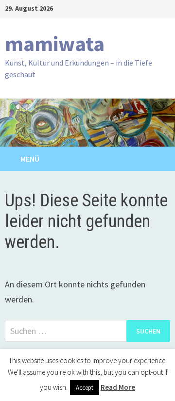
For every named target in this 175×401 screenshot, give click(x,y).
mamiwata (55, 43)
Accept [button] (84, 388)
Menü (29, 159)
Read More (118, 387)
